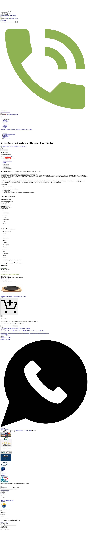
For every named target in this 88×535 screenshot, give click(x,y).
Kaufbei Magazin (28, 330)
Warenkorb (6, 328)
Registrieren (3, 493)
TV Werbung (6, 121)
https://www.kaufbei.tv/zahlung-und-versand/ (10, 274)
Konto (10, 328)
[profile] (1, 19)
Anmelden (3, 492)
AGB (6, 333)
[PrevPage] (1, 316)
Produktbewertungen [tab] (7, 168)
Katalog (42, 330)
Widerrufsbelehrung (26, 333)
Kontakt (2, 328)
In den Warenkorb (4, 149)
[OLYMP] (8, 158)
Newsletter (28, 328)
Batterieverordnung (34, 333)
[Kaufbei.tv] (3, 15)
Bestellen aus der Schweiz (43, 333)
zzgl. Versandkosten (10, 156)
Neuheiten (5, 120)
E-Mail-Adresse (16, 487)
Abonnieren (15, 326)
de (1, 16)
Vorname (2, 524)
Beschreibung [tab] (6, 164)
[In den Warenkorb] (9, 306)
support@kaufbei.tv (20, 430)
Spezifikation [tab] (6, 165)
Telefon (2, 526)
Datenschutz (10, 333)
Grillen (4, 127)
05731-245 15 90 (27, 430)
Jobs (24, 330)
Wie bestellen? (23, 328)
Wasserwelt (5, 122)
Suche (2, 22)
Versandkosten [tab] (6, 167)
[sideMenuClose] (1, 510)
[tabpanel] (44, 234)
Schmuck (5, 126)
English (7, 18)
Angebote (5, 125)
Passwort (14, 488)
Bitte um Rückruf (4, 527)
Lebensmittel (5, 124)
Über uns (2, 330)
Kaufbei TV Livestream (18, 330)
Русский (16, 18)
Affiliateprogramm (36, 330)
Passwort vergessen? (5, 490)
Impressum (3, 333)
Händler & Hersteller (9, 330)
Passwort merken (5, 491)
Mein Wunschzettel (16, 328)
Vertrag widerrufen (4, 334)
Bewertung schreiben (5, 278)
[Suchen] (16, 22)
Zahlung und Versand (17, 333)
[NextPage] (2, 316)
